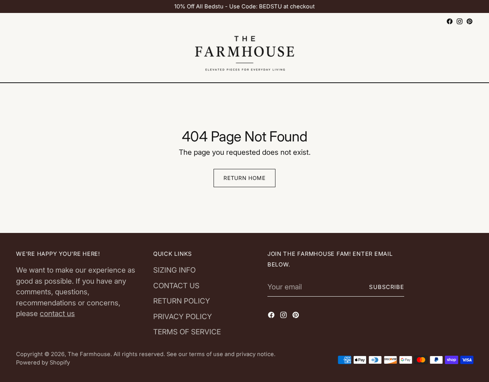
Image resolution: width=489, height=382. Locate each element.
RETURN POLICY (181, 301)
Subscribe (386, 287)
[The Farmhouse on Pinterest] (469, 21)
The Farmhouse (89, 354)
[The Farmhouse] (244, 54)
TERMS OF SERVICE (187, 331)
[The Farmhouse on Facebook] (449, 21)
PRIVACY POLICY (182, 316)
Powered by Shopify (43, 362)
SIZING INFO (174, 270)
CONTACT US (176, 285)
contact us (57, 313)
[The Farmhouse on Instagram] (459, 21)
